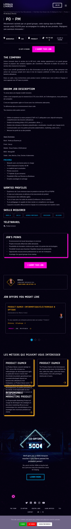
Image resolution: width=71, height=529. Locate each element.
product (66, 12)
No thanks (32, 524)
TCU (60, 508)
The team (13, 508)
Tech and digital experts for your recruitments (17, 12)
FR (43, 512)
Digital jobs (36, 508)
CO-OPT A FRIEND (60, 39)
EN (38, 512)
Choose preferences (44, 524)
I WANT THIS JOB (43, 49)
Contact (30, 512)
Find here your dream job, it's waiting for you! (48, 12)
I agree (23, 524)
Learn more (35, 477)
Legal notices (49, 508)
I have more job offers (25, 284)
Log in (57, 5)
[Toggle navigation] (65, 5)
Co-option (24, 508)
